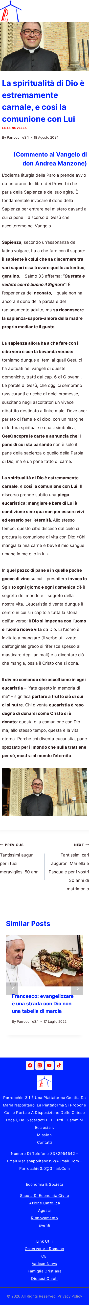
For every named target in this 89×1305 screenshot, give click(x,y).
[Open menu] (84, 11)
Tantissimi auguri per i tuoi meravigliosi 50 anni (20, 859)
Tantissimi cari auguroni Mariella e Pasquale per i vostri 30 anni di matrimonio (69, 867)
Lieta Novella (14, 128)
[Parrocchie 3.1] (11, 11)
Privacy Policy (70, 1296)
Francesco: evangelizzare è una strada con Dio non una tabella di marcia (43, 1003)
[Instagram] (39, 1065)
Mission (44, 1135)
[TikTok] (59, 1065)
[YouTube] (49, 1065)
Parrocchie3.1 (18, 137)
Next (77, 988)
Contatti (44, 1142)
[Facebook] (30, 1065)
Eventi (44, 1225)
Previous (12, 988)
